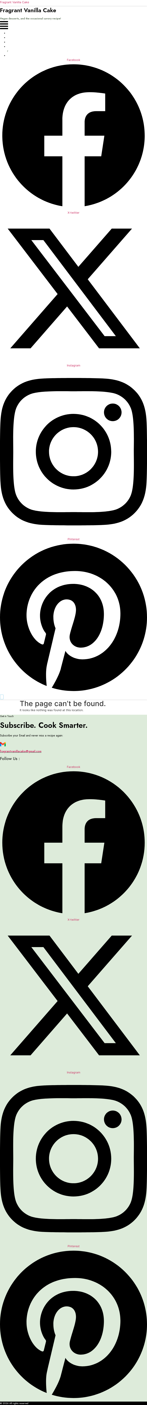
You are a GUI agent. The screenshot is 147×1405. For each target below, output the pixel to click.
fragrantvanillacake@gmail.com (20, 751)
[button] (4, 25)
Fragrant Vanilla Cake (14, 2)
